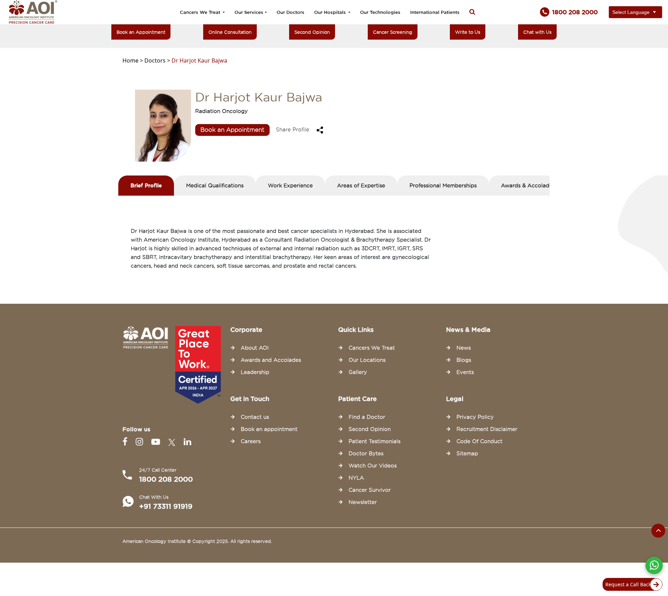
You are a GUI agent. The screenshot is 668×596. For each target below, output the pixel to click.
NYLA (356, 478)
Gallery (358, 372)
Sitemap (467, 453)
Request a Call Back (628, 584)
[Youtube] (157, 442)
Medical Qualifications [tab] (215, 185)
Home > (133, 60)
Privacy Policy (475, 417)
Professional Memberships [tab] (443, 185)
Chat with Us (537, 32)
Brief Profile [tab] (146, 185)
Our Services (248, 12)
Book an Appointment (141, 32)
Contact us (255, 417)
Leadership (255, 372)
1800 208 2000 (166, 479)
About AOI (255, 348)
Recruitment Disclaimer (486, 429)
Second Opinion (312, 32)
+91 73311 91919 (165, 506)
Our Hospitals (330, 12)
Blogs (463, 360)
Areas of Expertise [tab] (361, 185)
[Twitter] (173, 442)
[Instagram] (141, 442)
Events (465, 372)
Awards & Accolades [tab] (528, 185)
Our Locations (367, 360)
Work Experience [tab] (290, 185)
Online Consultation (230, 32)
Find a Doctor (367, 417)
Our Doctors (290, 12)
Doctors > (158, 60)
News (463, 348)
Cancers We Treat (201, 12)
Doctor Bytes (366, 453)
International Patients (435, 12)
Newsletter (363, 502)
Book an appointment (269, 429)
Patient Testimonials (374, 441)
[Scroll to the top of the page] (658, 531)
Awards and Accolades (271, 360)
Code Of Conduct (479, 441)
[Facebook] (126, 442)
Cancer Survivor (370, 490)
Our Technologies (380, 12)
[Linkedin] (187, 442)
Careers (251, 441)
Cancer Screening (392, 32)
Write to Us (467, 32)
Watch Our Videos (373, 465)
